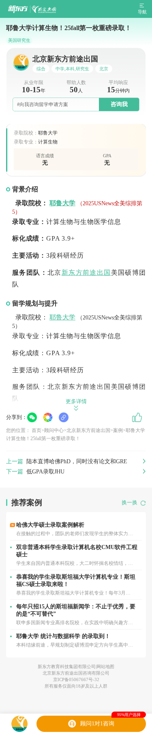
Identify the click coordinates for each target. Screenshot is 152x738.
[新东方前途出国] (32, 9)
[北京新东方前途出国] (19, 724)
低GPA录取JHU (45, 472)
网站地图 (105, 666)
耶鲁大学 (62, 203)
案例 (118, 430)
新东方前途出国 (86, 272)
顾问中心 (54, 430)
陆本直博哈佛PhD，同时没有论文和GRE (76, 461)
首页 (36, 430)
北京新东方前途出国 (88, 430)
